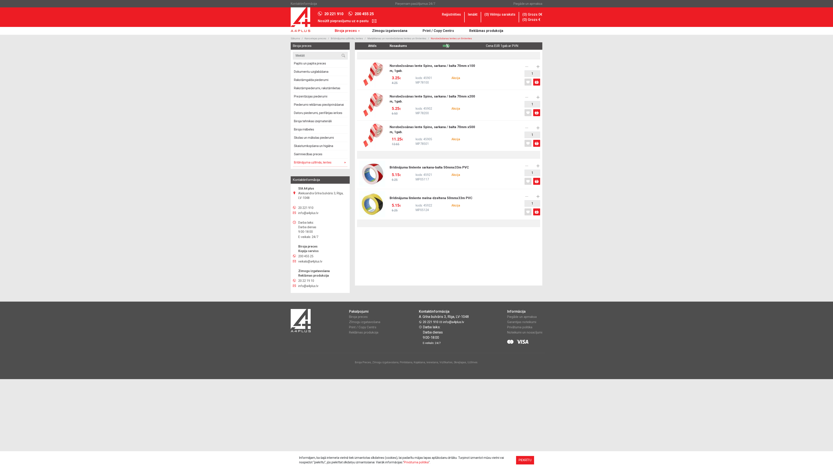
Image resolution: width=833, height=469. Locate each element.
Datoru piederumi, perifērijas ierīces (318, 113)
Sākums (295, 38)
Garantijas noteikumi (521, 322)
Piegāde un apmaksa (527, 3)
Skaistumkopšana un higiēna (313, 146)
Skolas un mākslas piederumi (314, 137)
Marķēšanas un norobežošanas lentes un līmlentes (396, 38)
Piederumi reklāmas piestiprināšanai (319, 104)
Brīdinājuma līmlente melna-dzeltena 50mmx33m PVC (431, 204)
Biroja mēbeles (304, 129)
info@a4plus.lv (453, 322)
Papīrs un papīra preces (310, 63)
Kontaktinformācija (304, 3)
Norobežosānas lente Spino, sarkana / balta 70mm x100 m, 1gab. (432, 74)
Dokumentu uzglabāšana (311, 71)
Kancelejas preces (315, 38)
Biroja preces (346, 31)
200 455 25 (364, 14)
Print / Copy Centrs (438, 31)
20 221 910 (333, 14)
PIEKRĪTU (525, 460)
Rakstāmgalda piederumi (311, 80)
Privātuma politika (519, 327)
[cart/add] (536, 82)
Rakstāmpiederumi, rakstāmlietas (317, 88)
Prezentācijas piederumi (310, 96)
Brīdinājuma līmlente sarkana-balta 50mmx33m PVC (429, 173)
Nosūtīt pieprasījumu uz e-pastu (343, 21)
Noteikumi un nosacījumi (524, 332)
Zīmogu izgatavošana (389, 31)
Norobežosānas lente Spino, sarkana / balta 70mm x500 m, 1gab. (432, 135)
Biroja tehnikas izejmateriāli (313, 121)
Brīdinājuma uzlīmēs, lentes (347, 38)
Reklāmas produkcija (486, 31)
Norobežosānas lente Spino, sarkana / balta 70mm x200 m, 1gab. (432, 104)
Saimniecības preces (308, 154)
